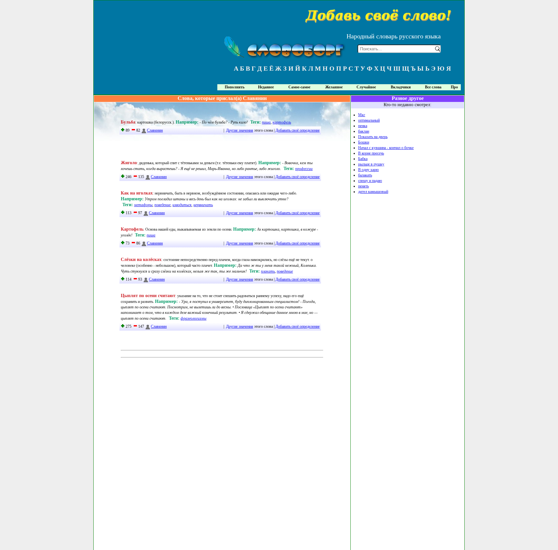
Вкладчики (401, 87)
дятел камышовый (373, 191)
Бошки (363, 142)
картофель (282, 122)
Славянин (155, 130)
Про (454, 87)
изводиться (181, 205)
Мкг (361, 115)
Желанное (334, 87)
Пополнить (234, 87)
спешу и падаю (370, 180)
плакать (268, 271)
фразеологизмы (193, 318)
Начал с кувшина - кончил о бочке (386, 147)
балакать (365, 175)
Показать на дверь (373, 137)
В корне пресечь (371, 153)
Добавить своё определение (297, 130)
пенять (363, 186)
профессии (304, 168)
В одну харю (368, 169)
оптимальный (369, 120)
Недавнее (266, 87)
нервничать (203, 205)
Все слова (433, 87)
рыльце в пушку (371, 164)
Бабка (362, 158)
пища (266, 122)
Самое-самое (299, 87)
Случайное (366, 87)
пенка (362, 126)
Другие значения (239, 130)
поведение (162, 205)
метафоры (143, 205)
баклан (363, 131)
